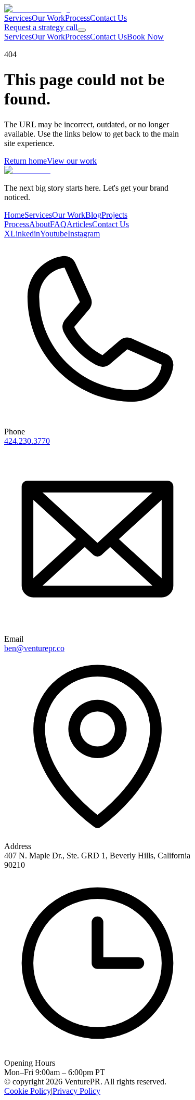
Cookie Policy (27, 1090)
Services (18, 18)
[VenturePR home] (37, 8)
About (39, 224)
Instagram (84, 233)
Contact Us (108, 18)
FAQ (58, 224)
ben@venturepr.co (34, 648)
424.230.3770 (27, 440)
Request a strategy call (40, 27)
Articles (79, 224)
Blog (93, 214)
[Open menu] (81, 30)
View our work (72, 160)
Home (14, 214)
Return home (25, 160)
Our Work (48, 18)
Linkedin (25, 233)
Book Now (145, 36)
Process (77, 18)
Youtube (54, 233)
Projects (114, 214)
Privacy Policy (76, 1090)
